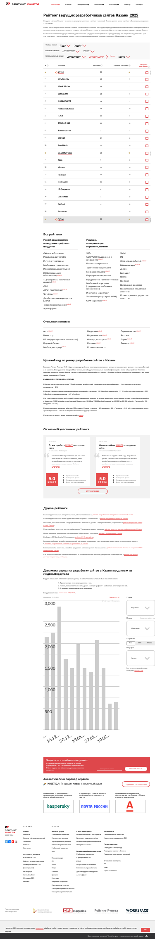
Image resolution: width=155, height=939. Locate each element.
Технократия (64, 131)
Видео (54, 868)
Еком (105, 867)
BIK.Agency (63, 79)
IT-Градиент (64, 189)
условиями (39, 928)
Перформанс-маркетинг (60, 834)
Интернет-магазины (83, 845)
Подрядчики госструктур (113, 848)
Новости (26, 845)
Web (139, 643)
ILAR (60, 116)
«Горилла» (63, 182)
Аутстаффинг (81, 875)
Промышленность (110, 871)
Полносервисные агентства (114, 834)
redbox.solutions (66, 109)
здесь (81, 415)
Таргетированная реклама (61, 841)
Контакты (27, 848)
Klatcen (61, 167)
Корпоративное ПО (83, 857)
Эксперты (139, 4)
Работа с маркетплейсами (61, 845)
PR (53, 861)
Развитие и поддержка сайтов (87, 838)
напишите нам (138, 670)
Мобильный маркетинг (60, 848)
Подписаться (135, 769)
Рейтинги (26, 834)
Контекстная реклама (60, 838)
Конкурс (68, 4)
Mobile (149, 643)
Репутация (55, 878)
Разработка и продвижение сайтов (88, 841)
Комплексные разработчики (86, 868)
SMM (54, 864)
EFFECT (61, 138)
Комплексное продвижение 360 (115, 838)
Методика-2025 (28, 878)
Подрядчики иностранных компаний (117, 854)
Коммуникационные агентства (63, 888)
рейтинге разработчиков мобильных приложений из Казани (66, 544)
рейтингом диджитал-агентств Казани (114, 518)
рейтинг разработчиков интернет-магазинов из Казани (113, 515)
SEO (53, 852)
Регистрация (27, 872)
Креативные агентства (60, 885)
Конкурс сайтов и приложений (34, 838)
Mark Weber (64, 86)
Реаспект (62, 212)
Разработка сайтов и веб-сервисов (88, 834)
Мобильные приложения (85, 854)
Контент (55, 872)
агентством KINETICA (67, 593)
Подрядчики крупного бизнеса (115, 851)
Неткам (62, 175)
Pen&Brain (63, 146)
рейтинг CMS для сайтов (84, 537)
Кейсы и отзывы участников (33, 861)
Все (130, 643)
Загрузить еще (92, 491)
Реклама (26, 881)
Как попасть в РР (29, 857)
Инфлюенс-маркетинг (60, 881)
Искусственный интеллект (86, 864)
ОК (145, 929)
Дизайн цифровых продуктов (87, 872)
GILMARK (63, 197)
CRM (78, 861)
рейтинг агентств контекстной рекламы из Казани (123, 529)
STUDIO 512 (64, 123)
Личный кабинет (29, 875)
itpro (60, 160)
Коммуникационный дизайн (62, 892)
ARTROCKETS (64, 101)
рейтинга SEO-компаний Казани (110, 533)
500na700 (63, 94)
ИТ (105, 864)
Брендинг (55, 875)
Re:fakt (61, 204)
